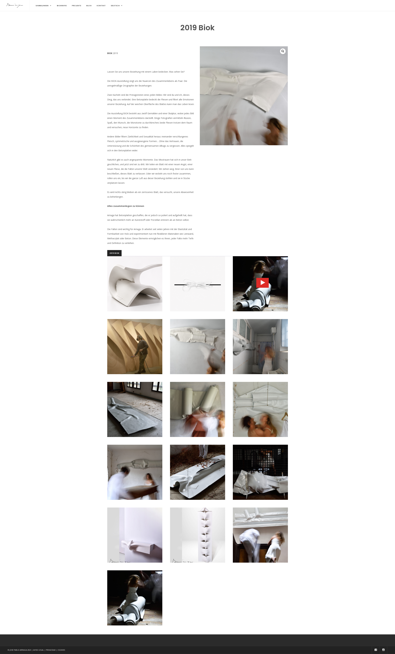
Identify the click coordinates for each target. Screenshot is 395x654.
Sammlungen (42, 5)
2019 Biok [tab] (114, 253)
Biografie (62, 5)
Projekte (76, 5)
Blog (88, 5)
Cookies (61, 650)
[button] (283, 51)
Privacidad (51, 650)
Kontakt (101, 5)
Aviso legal (38, 650)
